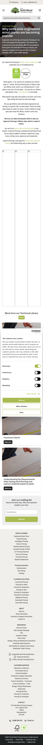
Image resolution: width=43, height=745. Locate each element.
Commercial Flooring (21, 582)
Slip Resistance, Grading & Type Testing (21, 646)
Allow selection (21, 406)
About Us (21, 611)
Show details (31, 394)
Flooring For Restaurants (21, 587)
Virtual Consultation (21, 673)
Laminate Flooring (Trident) (21, 549)
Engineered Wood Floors (21, 536)
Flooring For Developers (21, 592)
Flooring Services (21, 691)
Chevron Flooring (21, 544)
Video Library (21, 638)
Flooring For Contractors (21, 595)
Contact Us (21, 619)
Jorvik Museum (23, 92)
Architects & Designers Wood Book (21, 616)
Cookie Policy (19, 740)
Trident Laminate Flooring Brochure (23, 659)
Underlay (21, 573)
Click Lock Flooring (21, 554)
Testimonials (21, 689)
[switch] (38, 372)
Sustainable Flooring (21, 600)
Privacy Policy (9, 740)
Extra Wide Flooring (21, 602)
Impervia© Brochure (23, 657)
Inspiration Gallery (21, 635)
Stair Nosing (21, 571)
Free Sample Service (21, 670)
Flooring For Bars (21, 590)
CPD (21, 633)
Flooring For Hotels (21, 584)
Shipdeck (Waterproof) (21, 559)
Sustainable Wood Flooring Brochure (23, 654)
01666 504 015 (17, 720)
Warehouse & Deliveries (21, 668)
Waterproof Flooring (21, 597)
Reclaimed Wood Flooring (21, 546)
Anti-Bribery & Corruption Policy (16, 742)
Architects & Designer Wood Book (21, 676)
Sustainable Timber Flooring (21, 648)
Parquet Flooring (21, 539)
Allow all (21, 400)
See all (22, 317)
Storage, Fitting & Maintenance (21, 686)
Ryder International (21, 614)
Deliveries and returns (21, 678)
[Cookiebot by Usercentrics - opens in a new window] (31, 331)
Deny (21, 412)
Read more (8, 442)
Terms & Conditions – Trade (21, 683)
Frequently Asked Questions (21, 643)
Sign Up (21, 519)
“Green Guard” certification (29, 62)
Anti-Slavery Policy (31, 740)
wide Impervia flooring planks (24, 128)
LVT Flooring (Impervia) (21, 552)
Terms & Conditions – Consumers (21, 681)
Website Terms (31, 742)
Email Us (31, 720)
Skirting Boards (21, 568)
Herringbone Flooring (21, 541)
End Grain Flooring (21, 557)
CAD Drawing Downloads (21, 630)
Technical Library (21, 628)
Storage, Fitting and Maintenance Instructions (21, 641)
